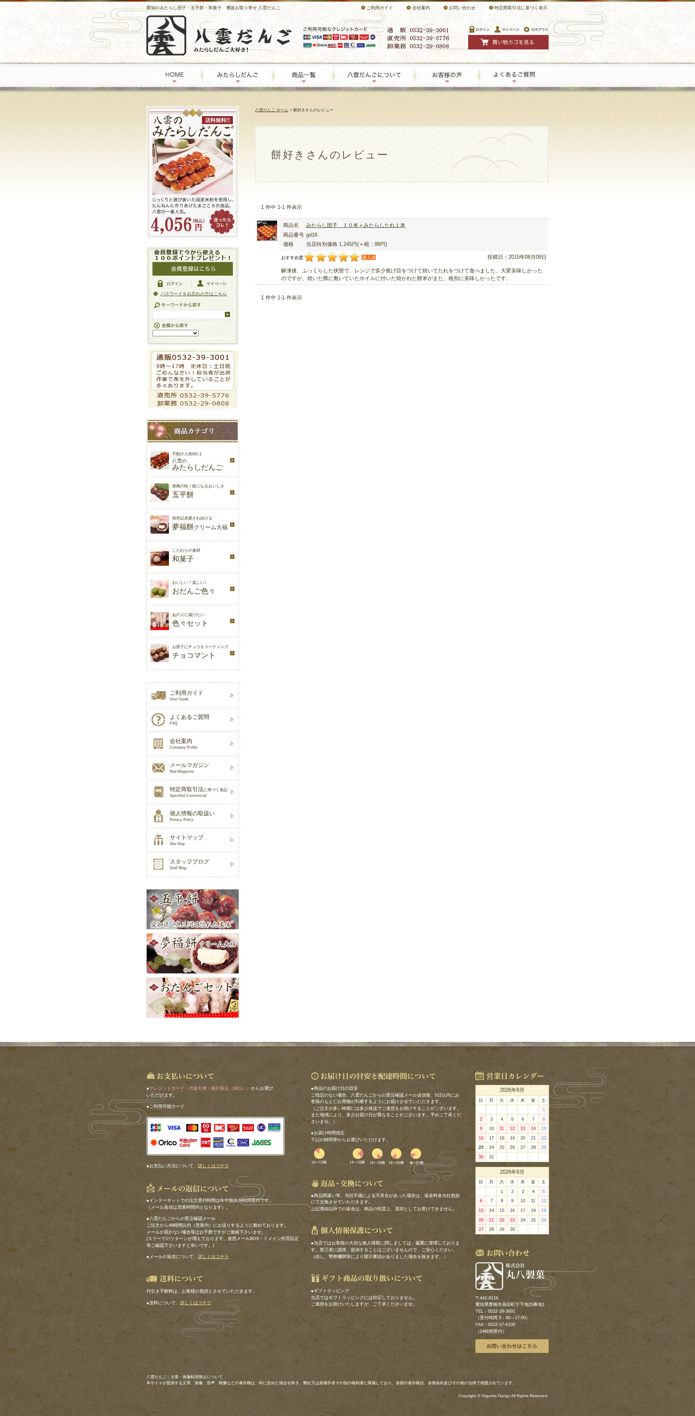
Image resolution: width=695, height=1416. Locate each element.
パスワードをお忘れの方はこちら (193, 293)
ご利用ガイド (379, 7)
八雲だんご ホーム (271, 110)
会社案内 (421, 7)
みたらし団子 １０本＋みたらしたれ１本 (355, 225)
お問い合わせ (462, 7)
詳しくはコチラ (213, 1165)
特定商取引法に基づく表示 (520, 7)
